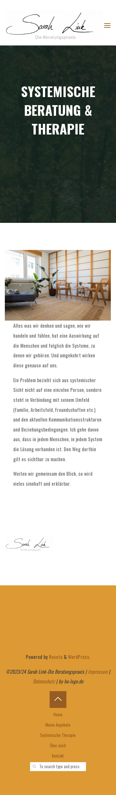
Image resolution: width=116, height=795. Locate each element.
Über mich (58, 745)
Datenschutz (44, 681)
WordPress (78, 656)
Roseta (55, 656)
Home (58, 714)
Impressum (98, 671)
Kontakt (58, 756)
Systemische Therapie (58, 735)
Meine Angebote (58, 725)
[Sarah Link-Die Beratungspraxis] (54, 24)
